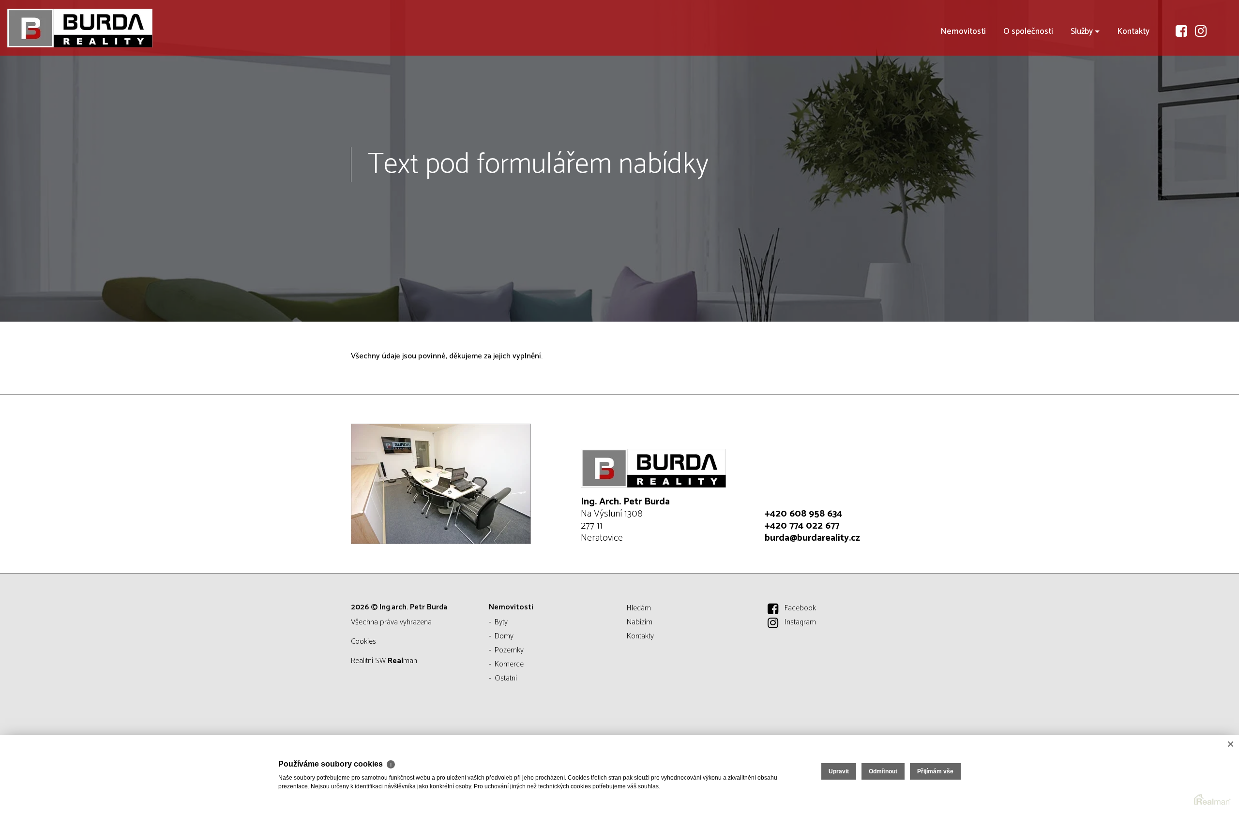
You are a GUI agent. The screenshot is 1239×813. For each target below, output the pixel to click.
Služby (1082, 31)
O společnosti (1028, 31)
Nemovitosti (963, 31)
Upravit (839, 771)
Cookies (363, 641)
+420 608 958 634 (803, 514)
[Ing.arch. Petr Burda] (79, 27)
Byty (501, 622)
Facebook (800, 608)
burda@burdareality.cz (812, 538)
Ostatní (506, 678)
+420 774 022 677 (802, 526)
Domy (504, 636)
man (402, 660)
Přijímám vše (935, 771)
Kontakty (1133, 31)
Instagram (800, 622)
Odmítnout (883, 771)
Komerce (509, 664)
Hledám (639, 608)
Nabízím (639, 622)
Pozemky (509, 650)
